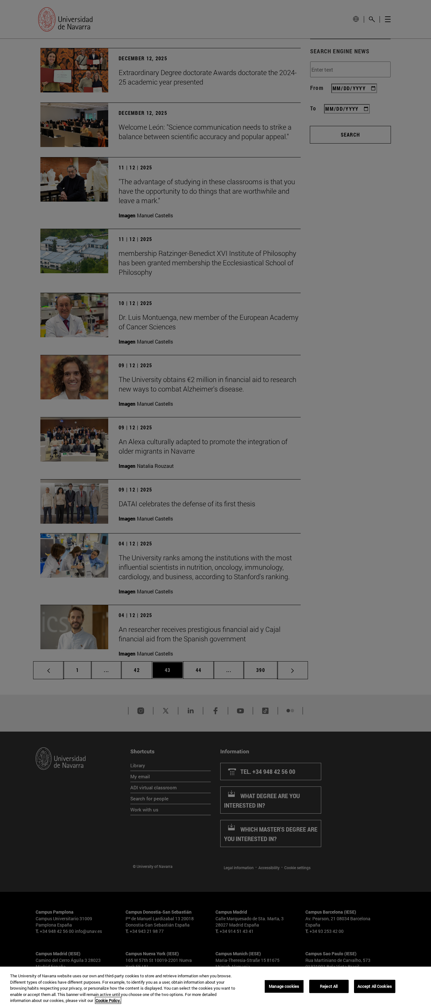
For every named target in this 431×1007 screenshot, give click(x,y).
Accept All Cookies (374, 986)
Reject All (329, 986)
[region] (215, 987)
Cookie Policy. (108, 1000)
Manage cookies (284, 986)
